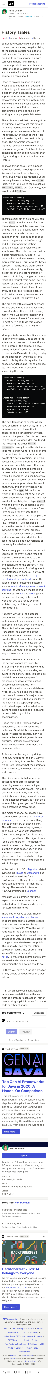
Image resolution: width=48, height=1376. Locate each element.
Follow (24, 1155)
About (26, 1340)
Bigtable (32, 869)
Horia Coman (15, 10)
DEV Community (10, 1319)
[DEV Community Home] (10, 3)
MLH (42, 1344)
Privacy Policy (32, 1348)
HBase (19, 872)
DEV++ (31, 1328)
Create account (37, 3)
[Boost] (37, 1372)
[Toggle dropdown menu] (44, 1049)
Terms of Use (24, 1352)
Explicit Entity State (19, 1225)
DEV (13, 1358)
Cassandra (33, 872)
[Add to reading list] (28, 1372)
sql (5, 38)
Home (6, 1328)
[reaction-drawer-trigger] (6, 1372)
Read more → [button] (11, 1131)
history (36, 38)
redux (32, 593)
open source (27, 1355)
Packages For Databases (21, 1212)
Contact (35, 1340)
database (24, 38)
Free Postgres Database (15, 1344)
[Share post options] (44, 1372)
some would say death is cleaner (20, 917)
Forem (13, 1355)
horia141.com (30, 16)
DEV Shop (32, 1344)
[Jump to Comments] (17, 1372)
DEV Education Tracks (17, 1332)
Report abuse (33, 1040)
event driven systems (23, 586)
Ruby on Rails (30, 1361)
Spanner (31, 890)
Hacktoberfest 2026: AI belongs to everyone (20, 1271)
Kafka (5, 956)
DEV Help (34, 1332)
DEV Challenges (18, 1328)
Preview (26, 1031)
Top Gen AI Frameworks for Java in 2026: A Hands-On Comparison (23, 1086)
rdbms (13, 38)
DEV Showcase (14, 1340)
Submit (11, 1031)
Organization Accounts (32, 1336)
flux (21, 593)
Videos (40, 1328)
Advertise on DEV (11, 1336)
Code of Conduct (16, 1040)
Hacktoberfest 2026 (16, 1287)
